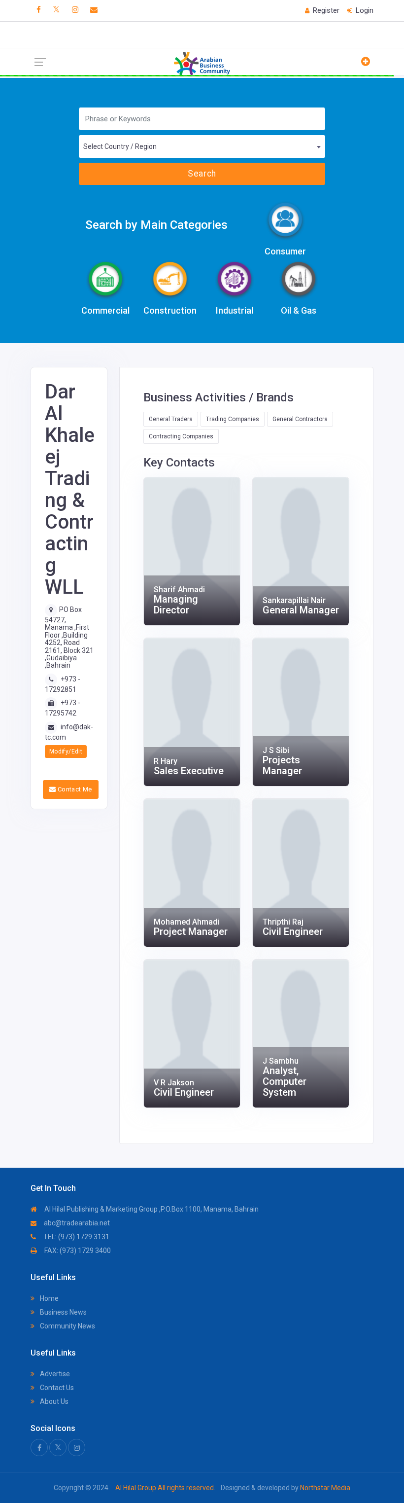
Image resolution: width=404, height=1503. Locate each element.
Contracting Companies (181, 436)
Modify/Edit (65, 751)
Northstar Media (324, 1488)
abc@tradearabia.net (76, 1223)
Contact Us (56, 1388)
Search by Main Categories (156, 224)
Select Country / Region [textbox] (120, 146)
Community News (66, 1326)
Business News (62, 1312)
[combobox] (202, 146)
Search (202, 174)
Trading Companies (232, 419)
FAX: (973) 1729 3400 (77, 1250)
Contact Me (74, 789)
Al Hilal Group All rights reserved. (165, 1488)
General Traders (171, 419)
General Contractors (300, 419)
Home (48, 1298)
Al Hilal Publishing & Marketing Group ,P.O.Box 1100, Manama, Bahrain (151, 1209)
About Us (53, 1401)
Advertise (54, 1374)
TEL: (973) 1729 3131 (75, 1237)
